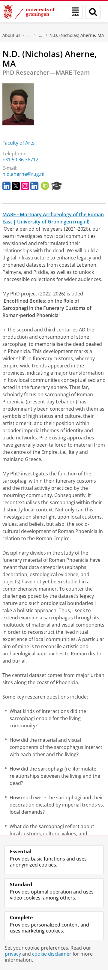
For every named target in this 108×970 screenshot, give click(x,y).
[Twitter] (16, 186)
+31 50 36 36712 (20, 160)
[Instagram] (25, 186)
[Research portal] (56, 186)
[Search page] (93, 11)
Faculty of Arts (18, 143)
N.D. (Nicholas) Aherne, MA (77, 35)
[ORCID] (45, 186)
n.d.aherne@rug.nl (23, 174)
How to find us (41, 35)
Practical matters (29, 35)
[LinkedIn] (6, 186)
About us (11, 35)
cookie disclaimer (51, 954)
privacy (13, 954)
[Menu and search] (75, 11)
